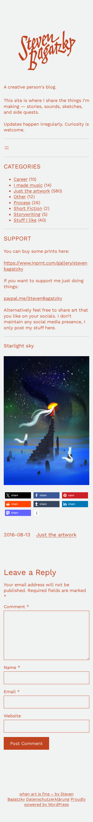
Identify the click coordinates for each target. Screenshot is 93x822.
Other (20, 196)
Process (22, 202)
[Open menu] (7, 148)
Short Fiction (28, 208)
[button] (18, 495)
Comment (16, 606)
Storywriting (27, 214)
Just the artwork (32, 190)
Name (12, 667)
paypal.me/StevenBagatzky (33, 298)
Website (12, 715)
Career (21, 179)
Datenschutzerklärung (47, 799)
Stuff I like (25, 220)
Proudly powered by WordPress (55, 802)
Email (12, 691)
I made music (28, 185)
